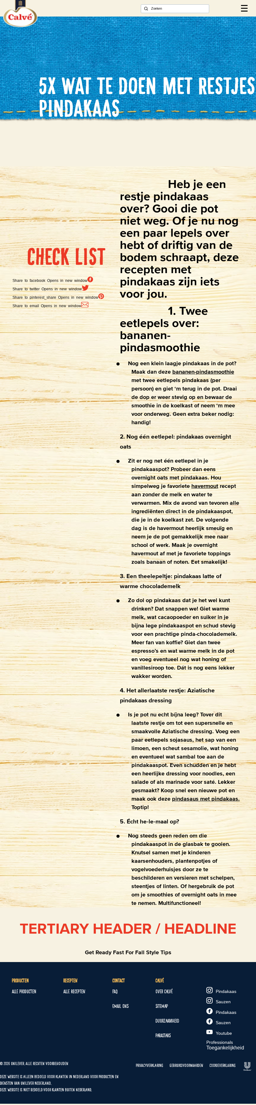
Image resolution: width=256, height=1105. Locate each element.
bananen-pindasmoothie (203, 372)
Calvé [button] (159, 981)
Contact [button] (118, 981)
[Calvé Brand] (20, 25)
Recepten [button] (70, 981)
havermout (204, 486)
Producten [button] (20, 981)
